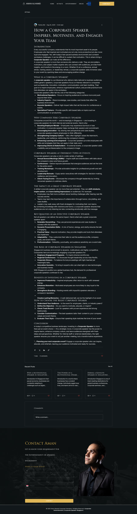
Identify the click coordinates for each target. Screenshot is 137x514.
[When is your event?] (27, 470)
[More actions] (102, 25)
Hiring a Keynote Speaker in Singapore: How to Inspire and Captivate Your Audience (98, 374)
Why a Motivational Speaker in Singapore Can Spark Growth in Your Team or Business (38, 374)
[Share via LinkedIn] (44, 350)
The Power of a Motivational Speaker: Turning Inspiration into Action (68, 374)
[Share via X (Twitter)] (39, 350)
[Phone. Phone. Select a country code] (28, 485)
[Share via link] (48, 350)
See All (110, 366)
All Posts (27, 12)
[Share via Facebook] (35, 350)
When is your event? (35, 467)
